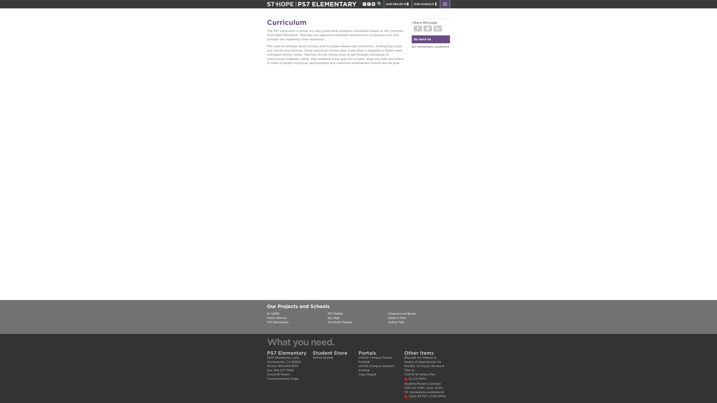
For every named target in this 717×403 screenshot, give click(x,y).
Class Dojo (366, 374)
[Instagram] (364, 4)
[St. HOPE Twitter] (373, 4)
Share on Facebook (418, 29)
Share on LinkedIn (438, 29)
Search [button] (379, 4)
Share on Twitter (427, 29)
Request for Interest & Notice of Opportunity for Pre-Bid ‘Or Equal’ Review (423, 362)
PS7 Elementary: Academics (430, 46)
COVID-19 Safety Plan (420, 374)
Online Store (322, 357)
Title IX (409, 370)
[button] (445, 4)
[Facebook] (369, 4)
